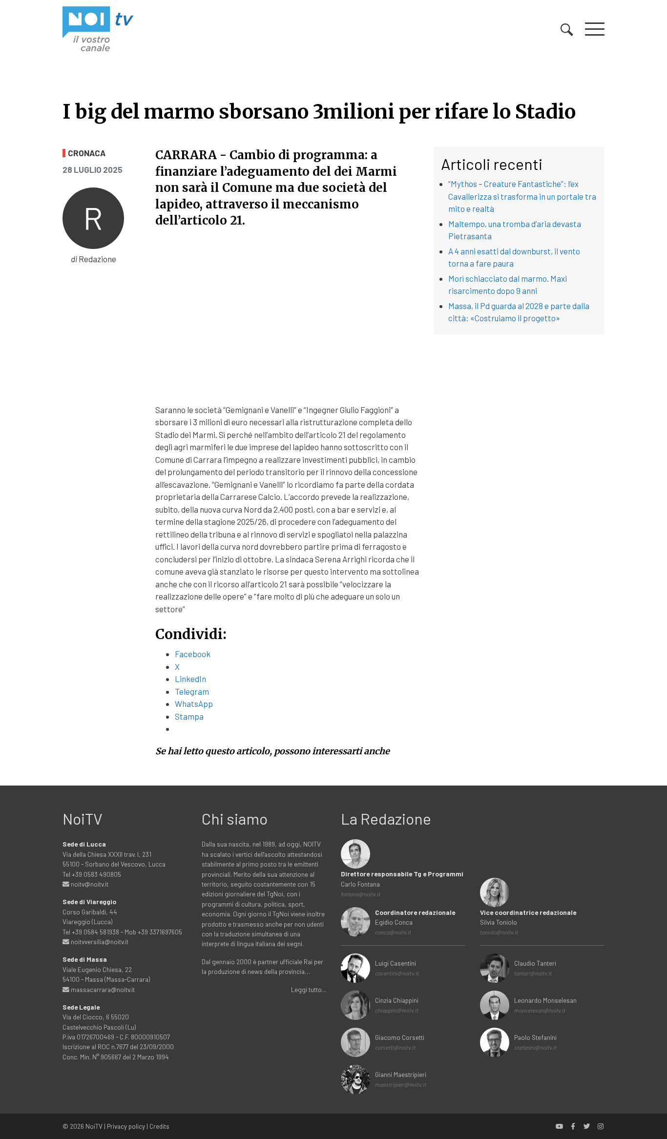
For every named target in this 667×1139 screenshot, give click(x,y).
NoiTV (94, 1126)
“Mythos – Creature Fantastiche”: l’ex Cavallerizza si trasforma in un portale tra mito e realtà (522, 196)
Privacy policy (126, 1126)
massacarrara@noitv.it (102, 989)
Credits (159, 1126)
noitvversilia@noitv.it (98, 941)
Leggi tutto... (308, 989)
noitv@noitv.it (88, 884)
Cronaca (86, 153)
